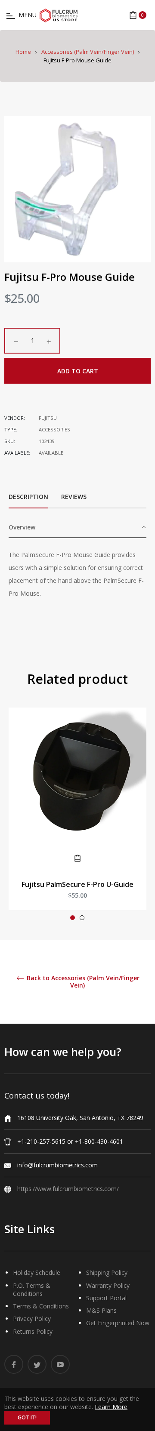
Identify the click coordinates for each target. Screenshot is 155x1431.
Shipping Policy (106, 1272)
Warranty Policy (108, 1285)
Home (23, 51)
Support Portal (106, 1298)
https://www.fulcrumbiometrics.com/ (68, 1189)
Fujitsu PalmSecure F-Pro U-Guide (77, 884)
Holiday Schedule (36, 1272)
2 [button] (82, 917)
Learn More (111, 1407)
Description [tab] (28, 496)
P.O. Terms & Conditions (31, 1289)
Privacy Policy (32, 1318)
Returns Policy (33, 1331)
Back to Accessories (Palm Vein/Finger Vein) (82, 982)
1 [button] (72, 917)
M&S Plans (101, 1310)
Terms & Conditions (41, 1306)
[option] (77, 817)
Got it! (27, 1417)
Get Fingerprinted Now (117, 1323)
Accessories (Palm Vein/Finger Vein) (87, 51)
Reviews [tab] (74, 496)
